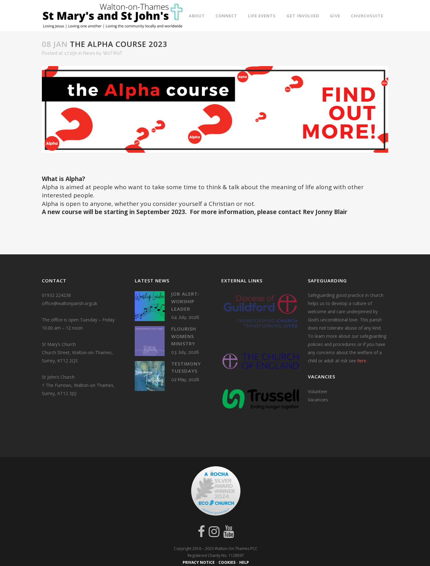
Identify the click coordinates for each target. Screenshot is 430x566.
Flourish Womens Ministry (183, 336)
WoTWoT (112, 53)
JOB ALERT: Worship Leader (185, 301)
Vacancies (318, 400)
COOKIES (226, 562)
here (361, 361)
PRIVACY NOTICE (199, 562)
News (89, 53)
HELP (244, 562)
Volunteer (317, 391)
